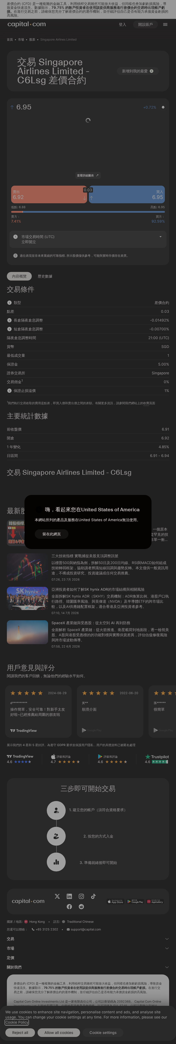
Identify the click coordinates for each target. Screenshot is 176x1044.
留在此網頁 (51, 534)
